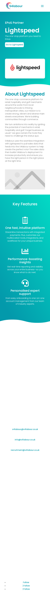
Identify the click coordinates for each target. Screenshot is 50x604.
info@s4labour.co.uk (25, 439)
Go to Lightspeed (14, 44)
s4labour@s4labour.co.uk (25, 429)
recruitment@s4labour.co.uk (25, 450)
